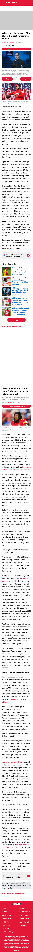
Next (25, 79)
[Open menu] (3, 3)
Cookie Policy (6, 922)
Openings (22, 908)
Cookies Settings (7, 932)
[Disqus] (17, 353)
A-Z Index (22, 926)
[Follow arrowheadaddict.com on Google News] (28, 255)
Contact (4, 912)
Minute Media (12, 936)
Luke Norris (8, 403)
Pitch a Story (24, 915)
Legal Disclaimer (25, 922)
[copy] (13, 45)
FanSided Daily (6, 915)
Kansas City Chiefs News (14, 326)
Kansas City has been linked (12, 762)
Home (3, 326)
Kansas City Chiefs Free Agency (16, 893)
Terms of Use (24, 919)
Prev (7, 79)
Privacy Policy (6, 919)
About (3, 908)
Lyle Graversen (9, 42)
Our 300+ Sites (24, 912)
